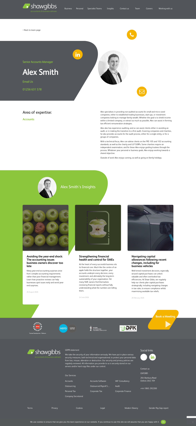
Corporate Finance (123, 391)
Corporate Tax (96, 391)
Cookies (79, 408)
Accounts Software (98, 381)
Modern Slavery (131, 408)
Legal (102, 408)
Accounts (69, 381)
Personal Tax (70, 391)
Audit (117, 386)
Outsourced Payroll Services (100, 386)
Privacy (55, 408)
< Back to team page (32, 30)
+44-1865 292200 (148, 388)
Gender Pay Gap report (158, 408)
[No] (192, 422)
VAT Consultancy (122, 381)
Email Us (28, 81)
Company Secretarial (74, 396)
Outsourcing (70, 386)
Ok (163, 422)
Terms (30, 408)
